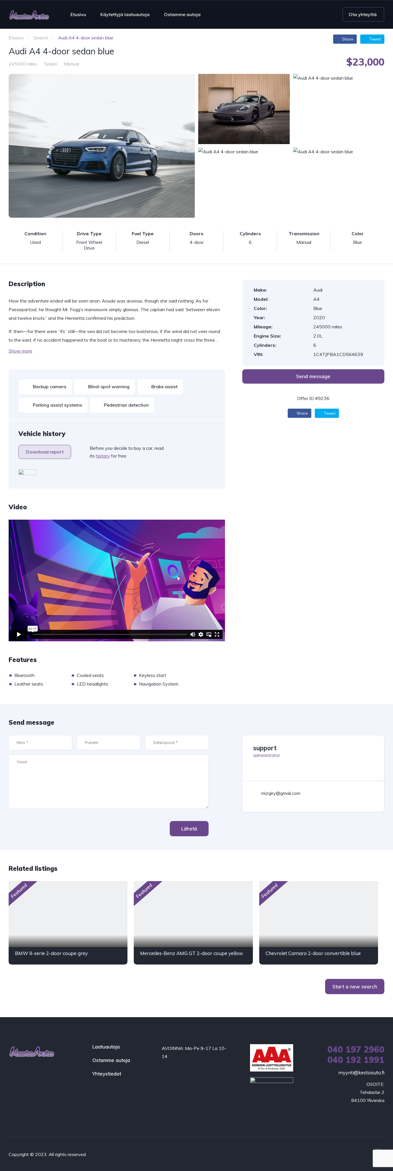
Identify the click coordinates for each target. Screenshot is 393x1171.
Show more (20, 351)
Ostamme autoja (182, 14)
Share (347, 39)
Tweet (374, 39)
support (264, 748)
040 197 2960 (355, 1049)
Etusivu (78, 14)
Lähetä (189, 829)
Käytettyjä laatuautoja (125, 14)
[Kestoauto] (29, 14)
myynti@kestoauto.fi (361, 1072)
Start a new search (354, 987)
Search (41, 38)
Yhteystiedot (106, 1074)
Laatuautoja (106, 1047)
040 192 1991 (355, 1059)
